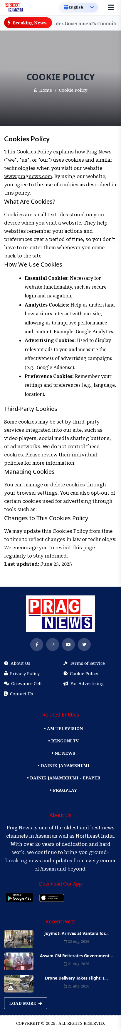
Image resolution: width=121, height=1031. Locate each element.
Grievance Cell (26, 683)
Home (45, 90)
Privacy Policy (25, 673)
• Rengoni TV (63, 741)
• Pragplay (63, 790)
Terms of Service (87, 663)
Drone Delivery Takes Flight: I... (76, 978)
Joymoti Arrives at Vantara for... (76, 933)
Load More (23, 1003)
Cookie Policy (84, 673)
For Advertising (87, 683)
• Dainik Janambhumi (63, 765)
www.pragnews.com (28, 176)
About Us (20, 663)
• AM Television (63, 728)
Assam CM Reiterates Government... (76, 955)
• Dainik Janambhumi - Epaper (63, 778)
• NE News (63, 753)
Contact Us (21, 694)
